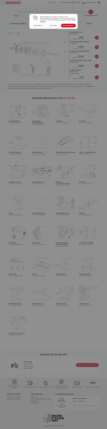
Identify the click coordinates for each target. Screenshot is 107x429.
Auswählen (53, 25)
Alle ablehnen (38, 25)
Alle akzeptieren (68, 25)
